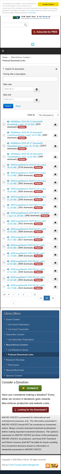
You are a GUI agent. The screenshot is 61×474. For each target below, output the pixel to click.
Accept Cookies (48, 4)
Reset (18, 106)
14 (41, 298)
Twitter (32, 44)
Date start (7, 84)
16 (53, 298)
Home (5, 57)
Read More (32, 12)
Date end (7, 95)
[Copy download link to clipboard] (55, 124)
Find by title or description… (15, 74)
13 (34, 294)
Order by (31, 115)
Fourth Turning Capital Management (23, 465)
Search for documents (14, 69)
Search (8, 106)
